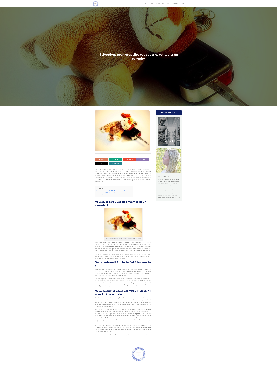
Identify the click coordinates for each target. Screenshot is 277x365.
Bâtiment (175, 3)
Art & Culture (155, 3)
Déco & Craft (166, 3)
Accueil (147, 3)
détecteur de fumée (144, 335)
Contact (182, 3)
